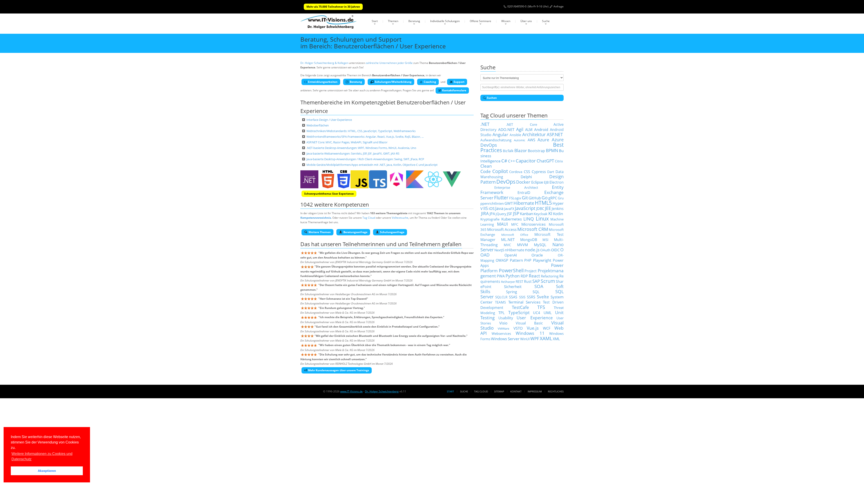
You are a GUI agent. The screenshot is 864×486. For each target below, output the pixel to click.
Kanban (526, 213)
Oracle (537, 255)
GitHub (535, 197)
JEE (548, 208)
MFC (514, 224)
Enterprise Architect (516, 187)
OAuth (545, 250)
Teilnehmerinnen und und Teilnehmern (392, 244)
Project (530, 270)
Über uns (526, 21)
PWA (501, 276)
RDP (524, 276)
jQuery (501, 214)
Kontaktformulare (454, 90)
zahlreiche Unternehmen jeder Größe (389, 63)
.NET (485, 124)
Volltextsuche (400, 218)
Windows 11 (530, 333)
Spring (511, 291)
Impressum (535, 391)
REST (519, 281)
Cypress (539, 171)
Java (499, 208)
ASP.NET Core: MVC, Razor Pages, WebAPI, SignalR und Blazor (346, 142)
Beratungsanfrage (355, 232)
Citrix (559, 161)
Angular (500, 134)
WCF (546, 328)
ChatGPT (545, 161)
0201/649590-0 (516, 6)
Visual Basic (529, 323)
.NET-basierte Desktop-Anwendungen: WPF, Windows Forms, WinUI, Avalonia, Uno (361, 148)
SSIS (522, 297)
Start (375, 21)
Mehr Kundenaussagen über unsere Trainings (338, 370)
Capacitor (526, 161)
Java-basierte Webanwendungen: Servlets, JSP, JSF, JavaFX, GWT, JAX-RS (352, 153)
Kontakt (516, 391)
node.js (532, 249)
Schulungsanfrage (392, 232)
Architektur (534, 134)
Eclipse (537, 182)
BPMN (552, 150)
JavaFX (509, 208)
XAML (546, 338)
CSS (527, 171)
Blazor (520, 150)
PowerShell (511, 270)
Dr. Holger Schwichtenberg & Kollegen (324, 63)
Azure (543, 139)
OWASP (502, 260)
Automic (519, 140)
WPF (534, 338)
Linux (542, 218)
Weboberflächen (317, 125)
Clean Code (486, 168)
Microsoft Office (514, 235)
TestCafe (520, 307)
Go (545, 198)
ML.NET (508, 239)
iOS (492, 208)
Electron (556, 182)
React (534, 276)
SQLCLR (501, 297)
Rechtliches (556, 391)
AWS (531, 139)
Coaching (430, 82)
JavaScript (525, 208)
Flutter (501, 197)
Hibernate (523, 203)
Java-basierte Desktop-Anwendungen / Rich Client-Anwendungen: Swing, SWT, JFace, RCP (365, 159)
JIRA (485, 213)
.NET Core (521, 124)
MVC (507, 245)
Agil (519, 129)
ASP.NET (555, 134)
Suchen (492, 98)
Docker (523, 182)
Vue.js (533, 328)
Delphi (526, 176)
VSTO (518, 328)
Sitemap (499, 391)
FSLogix (515, 198)
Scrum (548, 281)
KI (550, 213)
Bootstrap (536, 150)
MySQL (540, 244)
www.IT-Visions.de (351, 391)
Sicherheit (513, 286)
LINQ (528, 219)
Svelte (543, 296)
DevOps (505, 181)
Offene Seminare (480, 21)
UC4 (536, 312)
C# (504, 161)
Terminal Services (524, 302)
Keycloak (540, 214)
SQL (536, 291)
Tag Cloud (368, 218)
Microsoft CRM (532, 229)
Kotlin (558, 213)
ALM (528, 129)
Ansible (515, 135)
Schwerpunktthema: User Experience (329, 194)
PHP (527, 260)
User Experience (535, 317)
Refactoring (549, 276)
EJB (546, 182)
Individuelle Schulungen (445, 21)
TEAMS (500, 302)
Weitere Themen (319, 232)
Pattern (516, 260)
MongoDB (528, 239)
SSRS (531, 297)
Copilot (500, 171)
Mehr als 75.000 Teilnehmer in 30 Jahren (333, 7)
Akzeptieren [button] (47, 470)
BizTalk (508, 150)
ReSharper (508, 282)
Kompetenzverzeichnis (315, 218)
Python (513, 276)
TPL (501, 312)
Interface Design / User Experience (329, 120)
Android (541, 129)
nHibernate (514, 250)
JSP (516, 213)
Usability (505, 317)
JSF (509, 213)
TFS (541, 307)
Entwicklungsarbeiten (323, 82)
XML (556, 338)
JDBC (540, 208)
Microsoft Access (502, 229)
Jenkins (558, 208)
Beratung (414, 21)
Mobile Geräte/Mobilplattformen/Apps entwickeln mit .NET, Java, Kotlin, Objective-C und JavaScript (372, 165)
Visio (503, 323)
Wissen (505, 21)
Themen (393, 21)
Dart (550, 171)
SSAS (513, 297)
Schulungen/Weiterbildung (393, 82)
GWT (508, 203)
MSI (545, 239)
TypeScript (519, 312)
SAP (536, 281)
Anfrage (559, 6)
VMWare (503, 328)
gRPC (552, 198)
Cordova (515, 171)
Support (459, 82)
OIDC (555, 250)
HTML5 (543, 202)
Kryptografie (490, 219)
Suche (546, 21)
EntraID (524, 192)
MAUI (502, 224)
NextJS (499, 250)
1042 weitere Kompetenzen (334, 204)
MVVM (522, 244)
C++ (511, 161)
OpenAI (510, 255)
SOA (538, 286)
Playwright (542, 260)
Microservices (533, 224)
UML (548, 312)
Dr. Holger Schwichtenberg (382, 391)
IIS (485, 208)
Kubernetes (511, 219)
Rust (528, 281)
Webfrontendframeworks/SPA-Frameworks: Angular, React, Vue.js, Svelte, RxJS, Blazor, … (365, 137)
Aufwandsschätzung (495, 140)
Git (525, 198)
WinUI (525, 339)
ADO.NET (506, 129)
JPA (492, 213)
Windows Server (505, 338)
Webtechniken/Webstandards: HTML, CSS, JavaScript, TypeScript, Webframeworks (361, 131)
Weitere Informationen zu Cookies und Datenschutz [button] (41, 456)
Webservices (501, 333)
